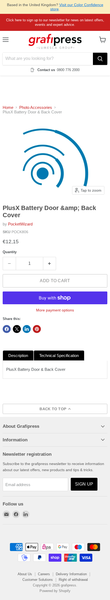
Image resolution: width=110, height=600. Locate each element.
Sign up (84, 484)
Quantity (10, 252)
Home (8, 107)
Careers (44, 574)
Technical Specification (59, 355)
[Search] (100, 59)
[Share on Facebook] (7, 329)
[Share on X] (17, 329)
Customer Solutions (37, 580)
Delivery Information (71, 574)
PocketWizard (20, 224)
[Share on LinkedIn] (27, 329)
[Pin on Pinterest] (37, 329)
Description (18, 355)
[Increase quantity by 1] (49, 263)
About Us (25, 574)
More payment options (55, 310)
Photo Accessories (35, 107)
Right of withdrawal (73, 580)
